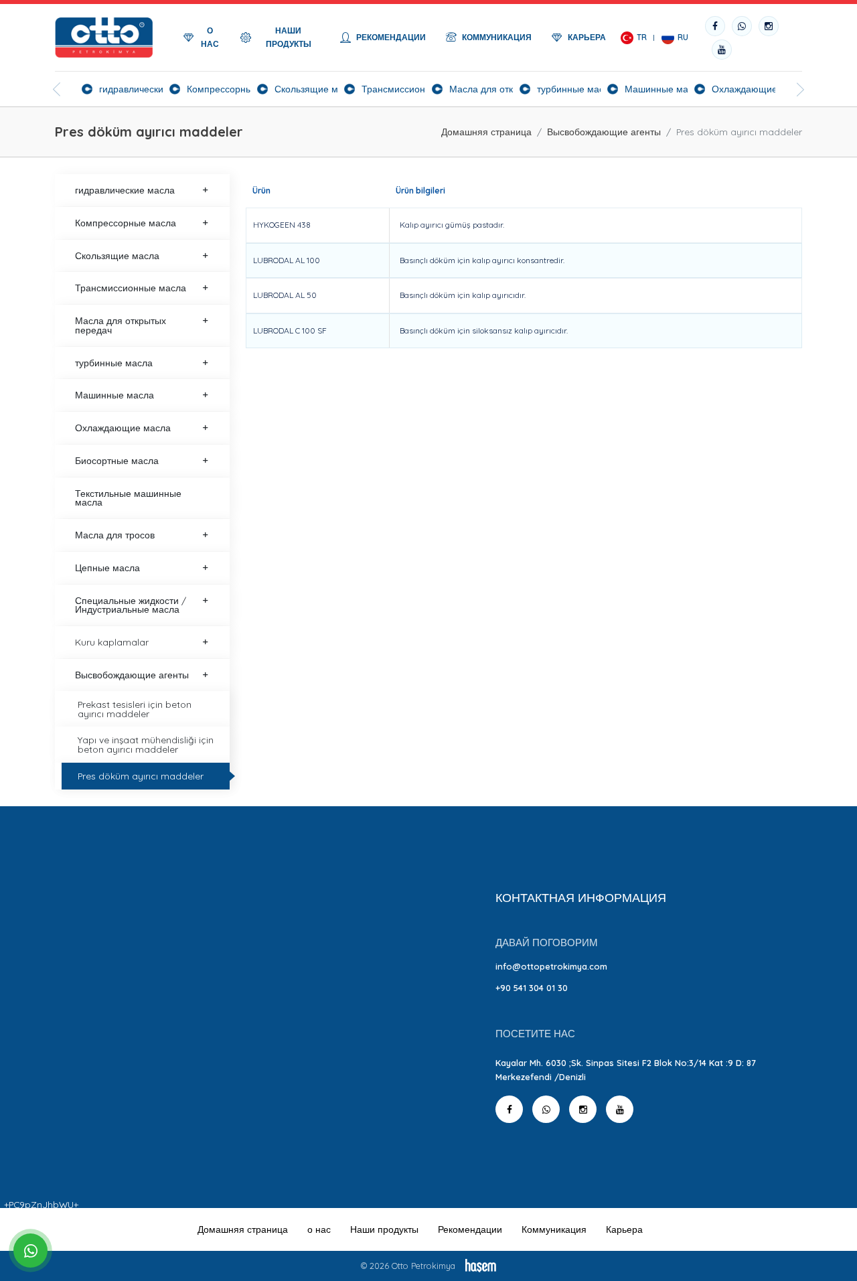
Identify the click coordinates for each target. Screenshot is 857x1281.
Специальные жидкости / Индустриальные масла (130, 605)
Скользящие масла (117, 255)
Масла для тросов (115, 534)
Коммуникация (554, 1229)
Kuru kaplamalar (112, 642)
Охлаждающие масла (123, 427)
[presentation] (56, 89)
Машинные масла (114, 394)
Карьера (624, 1229)
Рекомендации (470, 1229)
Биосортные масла (117, 460)
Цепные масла (107, 567)
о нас (319, 1229)
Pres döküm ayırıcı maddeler (141, 775)
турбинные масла (114, 362)
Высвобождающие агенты (604, 131)
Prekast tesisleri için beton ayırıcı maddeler (134, 708)
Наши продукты (384, 1229)
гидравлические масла (125, 190)
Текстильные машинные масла (128, 497)
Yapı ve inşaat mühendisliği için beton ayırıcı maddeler (146, 744)
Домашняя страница (486, 131)
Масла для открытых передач (120, 325)
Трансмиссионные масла (130, 287)
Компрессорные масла (125, 222)
